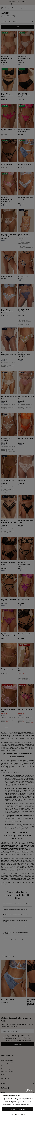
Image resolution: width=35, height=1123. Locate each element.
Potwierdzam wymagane (17, 1114)
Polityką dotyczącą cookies (10, 1099)
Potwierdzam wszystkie (17, 1109)
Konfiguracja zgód (17, 1119)
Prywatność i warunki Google (22, 1104)
